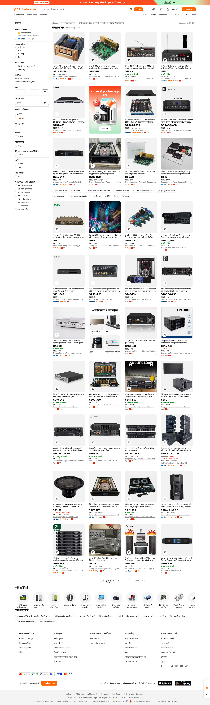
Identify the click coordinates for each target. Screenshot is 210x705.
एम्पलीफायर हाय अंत (61, 191)
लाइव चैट (128, 643)
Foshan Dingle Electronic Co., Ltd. (174, 247)
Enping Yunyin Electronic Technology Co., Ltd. (105, 515)
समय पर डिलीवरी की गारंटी (62, 648)
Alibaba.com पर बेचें (167, 638)
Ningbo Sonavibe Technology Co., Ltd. (175, 407)
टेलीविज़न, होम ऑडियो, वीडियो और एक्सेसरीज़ (92, 23)
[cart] (161, 10)
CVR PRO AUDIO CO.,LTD (134, 130)
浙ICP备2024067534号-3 (167, 701)
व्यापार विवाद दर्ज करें (131, 648)
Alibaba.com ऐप (129, 683)
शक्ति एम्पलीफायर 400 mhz (129, 616)
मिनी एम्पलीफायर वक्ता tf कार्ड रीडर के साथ (99, 191)
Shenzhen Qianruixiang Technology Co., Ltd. (141, 246)
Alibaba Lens (28, 683)
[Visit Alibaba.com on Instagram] (176, 666)
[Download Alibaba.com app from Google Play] (183, 683)
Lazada (105, 694)
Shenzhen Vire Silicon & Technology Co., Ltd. (177, 78)
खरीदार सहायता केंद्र (131, 638)
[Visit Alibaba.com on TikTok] (186, 666)
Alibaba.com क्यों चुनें (26, 638)
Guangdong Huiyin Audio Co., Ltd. (65, 517)
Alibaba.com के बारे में (26, 633)
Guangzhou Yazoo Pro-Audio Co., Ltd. (67, 182)
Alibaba (55, 23)
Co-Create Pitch (25, 643)
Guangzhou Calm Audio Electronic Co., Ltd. (141, 517)
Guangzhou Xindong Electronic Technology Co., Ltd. (105, 246)
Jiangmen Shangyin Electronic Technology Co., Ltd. (69, 461)
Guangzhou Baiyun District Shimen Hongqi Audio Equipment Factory (105, 405)
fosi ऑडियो (162, 616)
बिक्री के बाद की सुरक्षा (60, 652)
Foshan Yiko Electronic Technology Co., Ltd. (141, 569)
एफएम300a (77, 191)
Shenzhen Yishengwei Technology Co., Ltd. (69, 246)
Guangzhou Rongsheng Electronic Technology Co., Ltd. (177, 299)
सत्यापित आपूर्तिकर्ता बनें (168, 652)
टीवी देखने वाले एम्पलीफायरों (87, 616)
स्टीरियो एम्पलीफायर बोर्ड (108, 616)
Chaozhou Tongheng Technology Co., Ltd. (141, 78)
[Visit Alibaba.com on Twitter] (171, 666)
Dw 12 (127, 196)
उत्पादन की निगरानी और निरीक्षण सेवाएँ (65, 657)
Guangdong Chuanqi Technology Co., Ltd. (68, 130)
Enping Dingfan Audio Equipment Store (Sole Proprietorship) (105, 182)
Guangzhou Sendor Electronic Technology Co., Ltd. (69, 570)
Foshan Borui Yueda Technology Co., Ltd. (68, 76)
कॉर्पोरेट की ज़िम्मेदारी (25, 648)
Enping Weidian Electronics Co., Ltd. (138, 299)
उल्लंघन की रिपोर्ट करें (131, 662)
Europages (140, 694)
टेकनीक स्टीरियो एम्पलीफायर (26, 621)
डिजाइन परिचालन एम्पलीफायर (65, 616)
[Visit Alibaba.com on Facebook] (162, 666)
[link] (207, 682)
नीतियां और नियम (59, 662)
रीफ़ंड (127, 652)
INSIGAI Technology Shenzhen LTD (174, 463)
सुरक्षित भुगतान (58, 638)
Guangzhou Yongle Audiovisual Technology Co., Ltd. (177, 130)
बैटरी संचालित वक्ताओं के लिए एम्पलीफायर (107, 196)
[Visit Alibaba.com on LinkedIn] (167, 666)
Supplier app (115, 683)
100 (137, 581)
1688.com (80, 694)
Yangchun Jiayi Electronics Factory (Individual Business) (141, 459)
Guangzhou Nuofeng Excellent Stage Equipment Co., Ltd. (105, 569)
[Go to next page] (142, 581)
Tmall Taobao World (93, 694)
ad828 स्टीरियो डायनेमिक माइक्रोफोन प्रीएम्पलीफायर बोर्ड (34, 616)
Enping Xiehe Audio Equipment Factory (175, 515)
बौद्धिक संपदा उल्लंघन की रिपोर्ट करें (135, 657)
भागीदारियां (164, 657)
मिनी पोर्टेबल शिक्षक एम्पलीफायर (144, 191)
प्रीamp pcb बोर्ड (61, 196)
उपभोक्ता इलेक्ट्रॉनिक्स (68, 23)
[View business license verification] (127, 701)
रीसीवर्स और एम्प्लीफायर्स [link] (116, 23)
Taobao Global (115, 694)
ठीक (45, 92)
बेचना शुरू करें (165, 643)
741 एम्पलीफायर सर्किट (179, 616)
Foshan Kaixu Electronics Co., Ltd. (66, 407)
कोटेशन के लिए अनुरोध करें (97, 643)
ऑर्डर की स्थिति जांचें (167, 648)
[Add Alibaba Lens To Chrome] (49, 683)
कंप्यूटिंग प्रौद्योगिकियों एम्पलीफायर (168, 191)
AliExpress (70, 694)
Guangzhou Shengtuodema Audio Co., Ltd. (69, 299)
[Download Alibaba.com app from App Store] (165, 683)
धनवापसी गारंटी (58, 643)
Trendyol (131, 694)
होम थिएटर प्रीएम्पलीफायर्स (48, 621)
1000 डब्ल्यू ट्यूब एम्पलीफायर (81, 196)
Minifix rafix (148, 616)
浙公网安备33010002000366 (144, 701)
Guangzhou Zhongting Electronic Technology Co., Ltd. (141, 351)
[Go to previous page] (103, 581)
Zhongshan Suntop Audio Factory (101, 299)
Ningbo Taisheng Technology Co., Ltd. (67, 353)
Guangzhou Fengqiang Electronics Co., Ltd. (177, 353)
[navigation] (32, 302)
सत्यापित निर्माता (94, 638)
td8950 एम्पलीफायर (123, 191)
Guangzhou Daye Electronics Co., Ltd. (139, 407)
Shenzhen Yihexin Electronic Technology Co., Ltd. (141, 182)
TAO (124, 694)
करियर (21, 652)
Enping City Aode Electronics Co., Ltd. (103, 461)
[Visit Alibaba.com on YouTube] (181, 666)
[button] (131, 9)
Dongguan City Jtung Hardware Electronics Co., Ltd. (177, 182)
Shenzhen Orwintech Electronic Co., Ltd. (104, 76)
